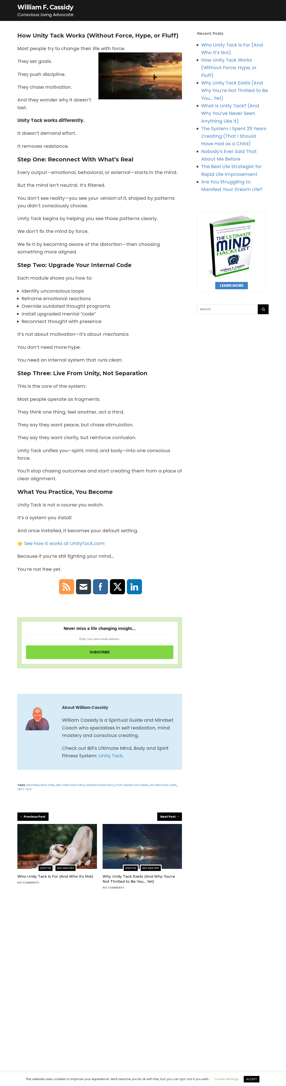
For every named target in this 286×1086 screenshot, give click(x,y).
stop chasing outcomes (131, 785)
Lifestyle (45, 868)
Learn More (231, 285)
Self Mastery (65, 868)
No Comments (28, 882)
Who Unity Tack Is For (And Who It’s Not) (55, 876)
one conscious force (70, 785)
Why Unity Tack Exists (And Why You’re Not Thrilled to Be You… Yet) (234, 90)
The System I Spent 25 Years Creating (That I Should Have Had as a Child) (233, 136)
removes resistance (100, 785)
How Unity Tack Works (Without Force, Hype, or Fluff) (229, 68)
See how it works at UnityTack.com (64, 543)
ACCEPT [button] (251, 1079)
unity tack (24, 789)
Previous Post (34, 817)
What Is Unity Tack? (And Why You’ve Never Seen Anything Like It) (230, 113)
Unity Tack (111, 756)
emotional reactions (40, 785)
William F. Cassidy (45, 7)
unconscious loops (162, 785)
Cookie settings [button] (226, 1079)
